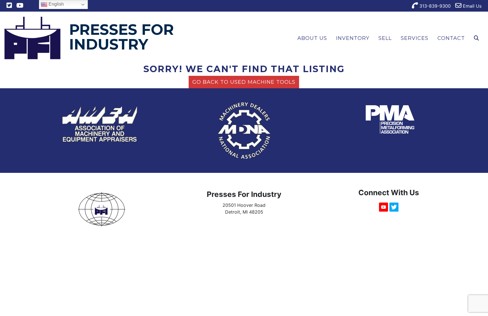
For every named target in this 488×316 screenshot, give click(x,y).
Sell (385, 38)
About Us (312, 38)
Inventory (352, 38)
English (55, 4)
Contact (451, 38)
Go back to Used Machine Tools (243, 82)
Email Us (471, 6)
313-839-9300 (434, 6)
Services (414, 38)
